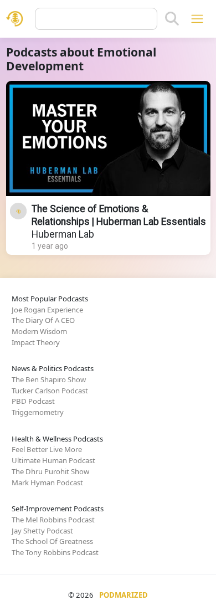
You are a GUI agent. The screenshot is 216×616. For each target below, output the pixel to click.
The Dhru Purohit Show (50, 471)
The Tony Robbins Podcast (55, 552)
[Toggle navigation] (197, 18)
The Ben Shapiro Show (49, 379)
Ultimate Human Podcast (53, 460)
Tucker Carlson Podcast (50, 391)
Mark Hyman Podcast (47, 482)
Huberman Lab (63, 234)
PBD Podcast (33, 401)
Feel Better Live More (47, 449)
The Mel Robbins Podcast (53, 520)
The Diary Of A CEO (43, 320)
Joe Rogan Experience (47, 310)
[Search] (172, 18)
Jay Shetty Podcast (42, 531)
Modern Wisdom (39, 331)
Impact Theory (36, 342)
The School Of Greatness (52, 541)
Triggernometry (38, 412)
